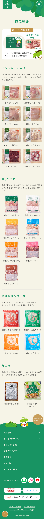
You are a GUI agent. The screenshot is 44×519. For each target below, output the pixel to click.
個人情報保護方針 (29, 507)
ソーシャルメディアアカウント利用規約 (22, 510)
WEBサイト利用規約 (15, 507)
